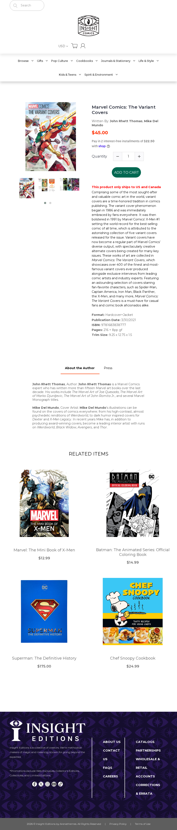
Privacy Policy (117, 823)
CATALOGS (145, 742)
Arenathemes (68, 823)
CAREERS (110, 776)
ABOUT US (112, 742)
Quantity (99, 156)
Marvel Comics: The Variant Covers (124, 109)
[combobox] (27, 5)
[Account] (83, 45)
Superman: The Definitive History (44, 658)
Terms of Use (142, 823)
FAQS (107, 768)
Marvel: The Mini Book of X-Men (44, 550)
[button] (45, 203)
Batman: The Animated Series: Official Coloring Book (133, 552)
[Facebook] (34, 784)
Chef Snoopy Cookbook (132, 658)
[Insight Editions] (88, 26)
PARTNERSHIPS (148, 750)
